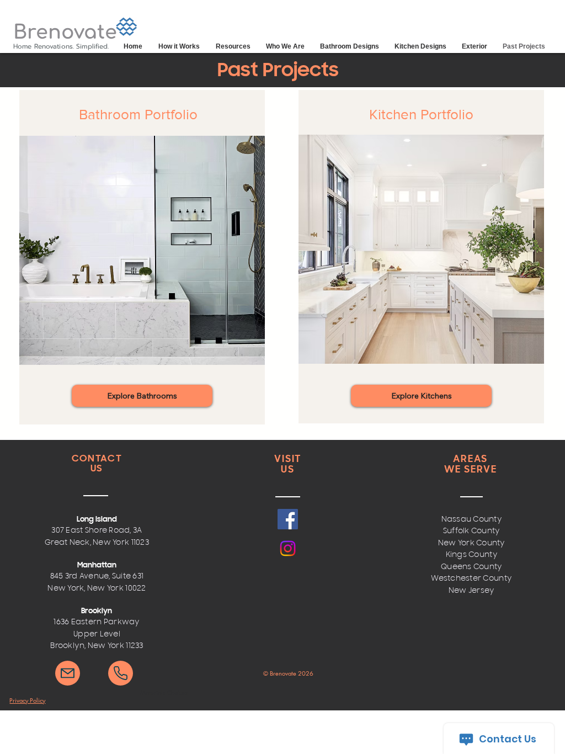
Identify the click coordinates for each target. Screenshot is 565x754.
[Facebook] (288, 519)
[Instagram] (288, 548)
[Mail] (67, 673)
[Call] (120, 673)
